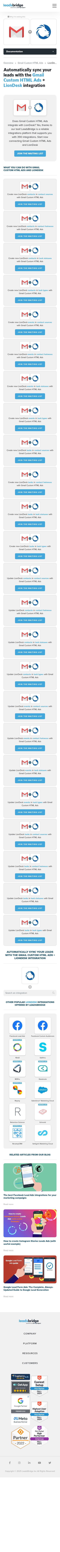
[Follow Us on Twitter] (49, 1463)
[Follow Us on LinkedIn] (29, 1463)
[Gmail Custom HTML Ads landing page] (16, 32)
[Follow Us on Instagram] (19, 1463)
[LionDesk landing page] (44, 32)
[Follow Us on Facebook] (10, 1463)
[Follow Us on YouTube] (39, 1463)
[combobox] (30, 993)
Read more (8, 1204)
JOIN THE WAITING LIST (30, 153)
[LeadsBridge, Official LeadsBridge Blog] (14, 5)
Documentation (14, 51)
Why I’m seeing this (17, 17)
